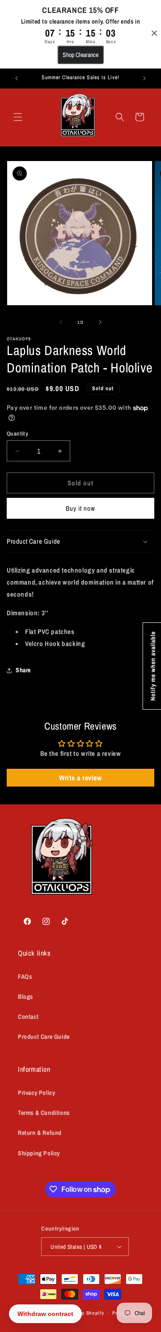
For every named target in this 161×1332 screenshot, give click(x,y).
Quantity (17, 433)
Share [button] (23, 670)
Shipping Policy (39, 1153)
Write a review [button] (80, 778)
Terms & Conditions (44, 1113)
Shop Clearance (80, 55)
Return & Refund (40, 1133)
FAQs (25, 977)
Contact (28, 1017)
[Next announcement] (144, 78)
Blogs (25, 997)
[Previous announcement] (16, 78)
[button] (18, 117)
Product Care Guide (44, 1037)
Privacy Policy (36, 1093)
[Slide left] (61, 322)
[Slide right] (100, 322)
